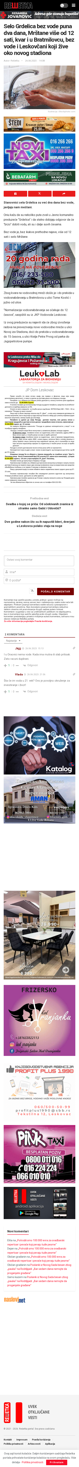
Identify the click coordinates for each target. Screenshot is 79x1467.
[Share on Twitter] (40, 194)
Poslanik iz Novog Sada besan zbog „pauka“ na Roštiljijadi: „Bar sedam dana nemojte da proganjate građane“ (39, 1269)
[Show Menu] (73, 5)
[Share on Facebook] (15, 194)
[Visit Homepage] (19, 5)
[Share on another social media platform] (64, 194)
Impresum (21, 1439)
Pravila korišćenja (41, 1439)
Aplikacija (50, 1444)
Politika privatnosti (13, 1444)
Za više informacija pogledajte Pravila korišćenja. (28, 621)
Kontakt (8, 1439)
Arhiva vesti (34, 1444)
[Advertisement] (39, 1349)
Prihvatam (57, 1462)
